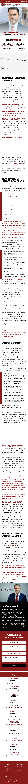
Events (8, 773)
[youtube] (19, 780)
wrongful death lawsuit (9, 545)
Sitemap (8, 771)
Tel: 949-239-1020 (14, 704)
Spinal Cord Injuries (9, 200)
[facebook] (8, 780)
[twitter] (14, 780)
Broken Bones (8, 194)
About (8, 764)
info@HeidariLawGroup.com (14, 690)
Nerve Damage (8, 209)
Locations (20, 764)
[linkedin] (12, 780)
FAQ (20, 768)
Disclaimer (19, 775)
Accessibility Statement (8, 775)
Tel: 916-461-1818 (14, 721)
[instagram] (10, 780)
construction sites (14, 163)
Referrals (20, 766)
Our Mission (8, 766)
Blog (8, 768)
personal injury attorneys (17, 565)
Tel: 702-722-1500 (14, 752)
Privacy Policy (19, 773)
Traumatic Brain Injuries (11, 197)
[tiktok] (16, 780)
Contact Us (24, 1)
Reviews (19, 771)
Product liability (7, 405)
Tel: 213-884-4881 (14, 686)
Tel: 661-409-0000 (14, 737)
